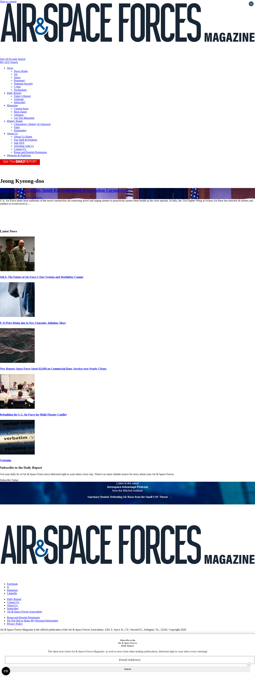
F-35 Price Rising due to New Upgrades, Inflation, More (33, 322)
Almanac (19, 114)
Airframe (19, 99)
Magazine (12, 105)
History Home (15, 121)
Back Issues (20, 111)
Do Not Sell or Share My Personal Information (32, 620)
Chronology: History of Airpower (32, 124)
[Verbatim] (17, 453)
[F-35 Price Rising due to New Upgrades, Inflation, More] (17, 316)
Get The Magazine (24, 117)
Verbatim (5, 460)
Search (21, 59)
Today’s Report (22, 96)
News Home (21, 71)
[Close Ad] (249, 664)
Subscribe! (20, 102)
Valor (17, 127)
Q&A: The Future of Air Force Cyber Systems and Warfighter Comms (41, 277)
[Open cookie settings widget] (6, 671)
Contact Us (20, 149)
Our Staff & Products (25, 139)
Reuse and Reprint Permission (30, 152)
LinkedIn (12, 593)
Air (16, 74)
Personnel (19, 80)
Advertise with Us (24, 146)
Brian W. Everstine (31, 197)
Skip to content (8, 1)
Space (17, 77)
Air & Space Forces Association (24, 611)
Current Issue (21, 108)
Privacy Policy (15, 623)
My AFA (5, 62)
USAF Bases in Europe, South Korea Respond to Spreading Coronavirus (64, 190)
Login (14, 59)
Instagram (12, 590)
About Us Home (23, 136)
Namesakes (20, 130)
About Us (12, 133)
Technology (20, 89)
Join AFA (5, 59)
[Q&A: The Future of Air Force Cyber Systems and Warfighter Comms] (17, 270)
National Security (23, 83)
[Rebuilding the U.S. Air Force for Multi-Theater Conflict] (17, 407)
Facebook (12, 583)
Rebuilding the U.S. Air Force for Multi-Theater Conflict (33, 414)
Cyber (17, 86)
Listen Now (127, 502)
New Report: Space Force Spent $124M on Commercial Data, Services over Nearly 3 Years (53, 368)
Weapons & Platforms (19, 155)
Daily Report (14, 92)
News (10, 68)
